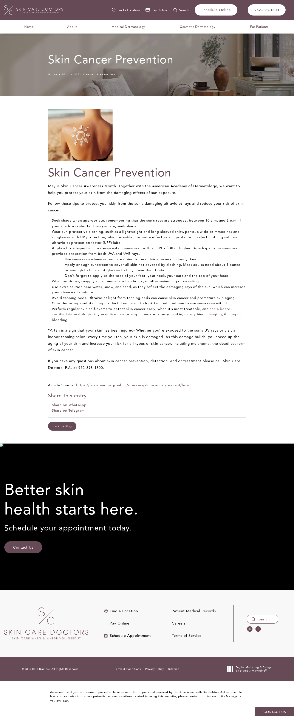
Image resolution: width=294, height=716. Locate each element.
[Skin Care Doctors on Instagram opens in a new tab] (249, 629)
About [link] (72, 27)
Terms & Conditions (128, 668)
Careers (179, 623)
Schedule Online (216, 10)
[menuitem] (29, 26)
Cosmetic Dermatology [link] (197, 27)
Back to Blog (62, 426)
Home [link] (29, 27)
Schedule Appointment (130, 635)
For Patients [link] (259, 27)
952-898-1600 (60, 700)
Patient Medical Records (194, 611)
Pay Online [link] (159, 10)
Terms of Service (186, 635)
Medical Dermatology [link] (128, 27)
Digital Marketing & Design (254, 669)
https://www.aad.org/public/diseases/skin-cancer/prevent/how (132, 385)
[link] (267, 10)
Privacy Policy (154, 668)
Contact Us (23, 547)
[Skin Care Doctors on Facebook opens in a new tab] (258, 629)
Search (264, 619)
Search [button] (184, 10)
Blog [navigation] (66, 74)
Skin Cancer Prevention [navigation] (95, 74)
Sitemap (173, 668)
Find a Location (129, 10)
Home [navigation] (53, 74)
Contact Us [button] (274, 712)
